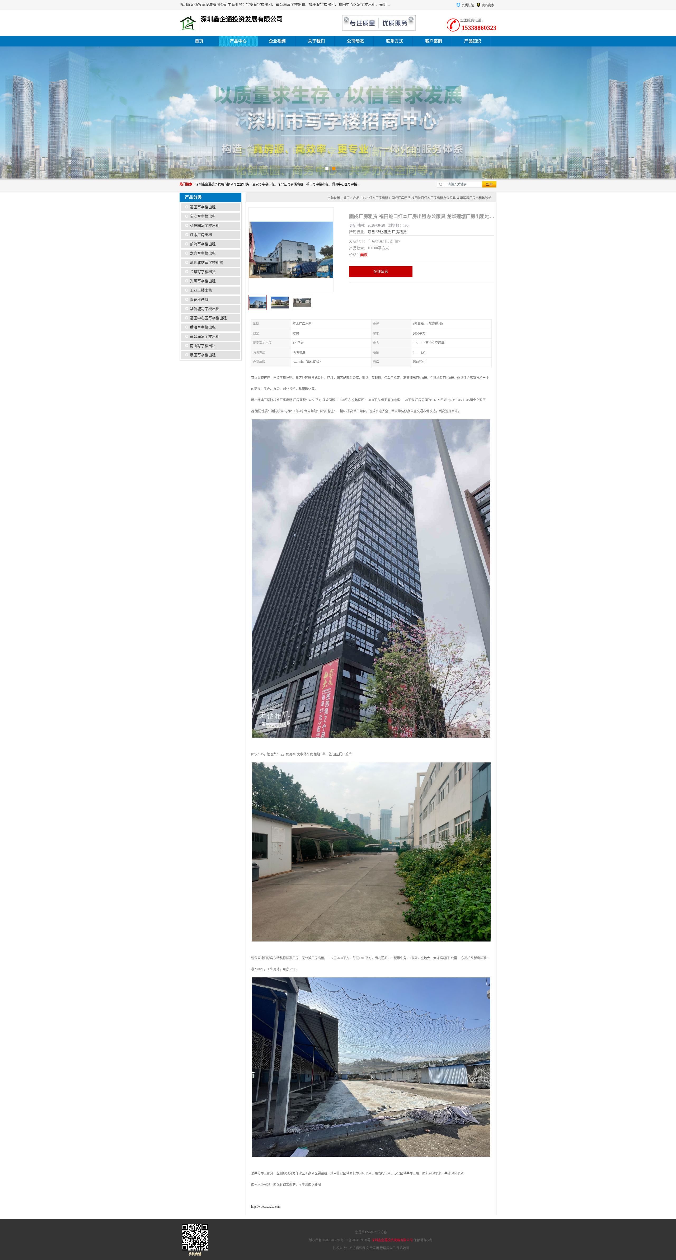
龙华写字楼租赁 (203, 272)
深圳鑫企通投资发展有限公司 (392, 1240)
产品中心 (238, 41)
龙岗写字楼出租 (203, 253)
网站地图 (402, 1248)
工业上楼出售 (201, 290)
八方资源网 (357, 1248)
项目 (371, 232)
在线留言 (380, 272)
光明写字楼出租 (203, 281)
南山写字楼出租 (203, 346)
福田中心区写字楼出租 (208, 318)
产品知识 (472, 41)
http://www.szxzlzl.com (265, 1207)
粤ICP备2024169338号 (355, 1240)
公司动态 (355, 41)
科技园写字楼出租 (204, 226)
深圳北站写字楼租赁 (206, 263)
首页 (199, 41)
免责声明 (372, 1248)
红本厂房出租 (201, 235)
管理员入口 (388, 1248)
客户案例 (433, 41)
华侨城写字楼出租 (204, 309)
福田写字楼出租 (203, 207)
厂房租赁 (399, 232)
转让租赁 (383, 232)
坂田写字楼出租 (203, 355)
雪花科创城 (199, 300)
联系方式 (394, 41)
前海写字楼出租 (203, 244)
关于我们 (316, 41)
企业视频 (277, 41)
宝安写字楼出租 (203, 216)
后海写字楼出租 (203, 327)
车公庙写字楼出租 (204, 337)
